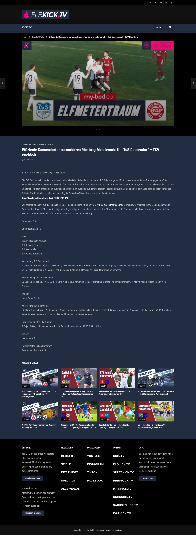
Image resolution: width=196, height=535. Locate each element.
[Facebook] (150, 2)
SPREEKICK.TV (123, 472)
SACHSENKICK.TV (125, 505)
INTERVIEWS (70, 472)
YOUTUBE (94, 455)
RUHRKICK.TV (122, 496)
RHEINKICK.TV (123, 480)
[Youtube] (160, 2)
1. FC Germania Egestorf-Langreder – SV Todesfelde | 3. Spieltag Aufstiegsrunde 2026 (77, 394)
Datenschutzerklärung (114, 530)
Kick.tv (27, 27)
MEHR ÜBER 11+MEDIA (32, 513)
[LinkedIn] (155, 2)
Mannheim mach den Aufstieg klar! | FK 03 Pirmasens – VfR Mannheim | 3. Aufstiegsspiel (39, 394)
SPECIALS (68, 480)
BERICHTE (68, 455)
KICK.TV (118, 455)
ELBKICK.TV (38, 37)
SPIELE (50, 145)
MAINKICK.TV (122, 488)
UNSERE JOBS (147, 478)
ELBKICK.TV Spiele (39, 145)
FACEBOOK (95, 480)
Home (24, 37)
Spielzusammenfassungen (112, 204)
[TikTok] (171, 2)
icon (40, 377)
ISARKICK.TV (122, 513)
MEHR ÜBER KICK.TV (32, 478)
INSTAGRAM (95, 464)
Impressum (99, 530)
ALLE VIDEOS (70, 488)
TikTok (92, 472)
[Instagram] (166, 2)
